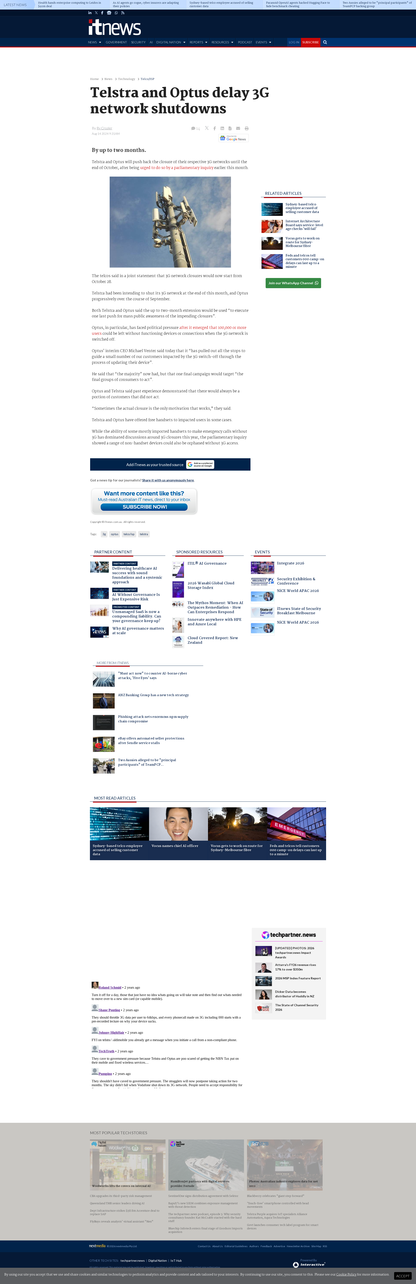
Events (262, 551)
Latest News (15, 5)
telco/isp (129, 534)
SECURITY (138, 42)
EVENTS (261, 42)
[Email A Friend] (238, 128)
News (108, 79)
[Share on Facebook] (215, 128)
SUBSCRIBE (310, 42)
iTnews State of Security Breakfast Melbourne (299, 611)
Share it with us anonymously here (168, 480)
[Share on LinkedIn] (223, 128)
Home (94, 79)
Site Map (316, 1246)
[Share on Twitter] (207, 128)
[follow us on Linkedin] (90, 13)
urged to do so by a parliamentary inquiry (176, 168)
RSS (325, 1246)
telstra (144, 534)
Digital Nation (157, 1260)
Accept (403, 1276)
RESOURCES (220, 42)
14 (197, 128)
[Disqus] (167, 921)
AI (151, 42)
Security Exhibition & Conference (296, 582)
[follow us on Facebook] (102, 13)
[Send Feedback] (230, 128)
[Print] (246, 128)
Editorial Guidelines (236, 1246)
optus (114, 534)
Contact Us (204, 1246)
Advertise (279, 1246)
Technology (126, 79)
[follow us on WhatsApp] (116, 13)
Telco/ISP (147, 79)
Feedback (266, 1246)
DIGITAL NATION (168, 42)
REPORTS (196, 42)
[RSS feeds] (123, 13)
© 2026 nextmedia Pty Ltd (122, 1246)
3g (104, 534)
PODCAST (245, 42)
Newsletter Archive (298, 1246)
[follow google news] (109, 13)
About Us (217, 1246)
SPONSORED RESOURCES (199, 551)
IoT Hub (176, 1260)
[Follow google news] (232, 138)
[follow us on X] (96, 13)
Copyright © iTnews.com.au (106, 521)
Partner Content (113, 551)
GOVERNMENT (116, 42)
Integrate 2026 (290, 563)
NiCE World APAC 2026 (298, 591)
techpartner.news (132, 1260)
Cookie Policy (346, 1274)
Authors (254, 1246)
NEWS (92, 42)
